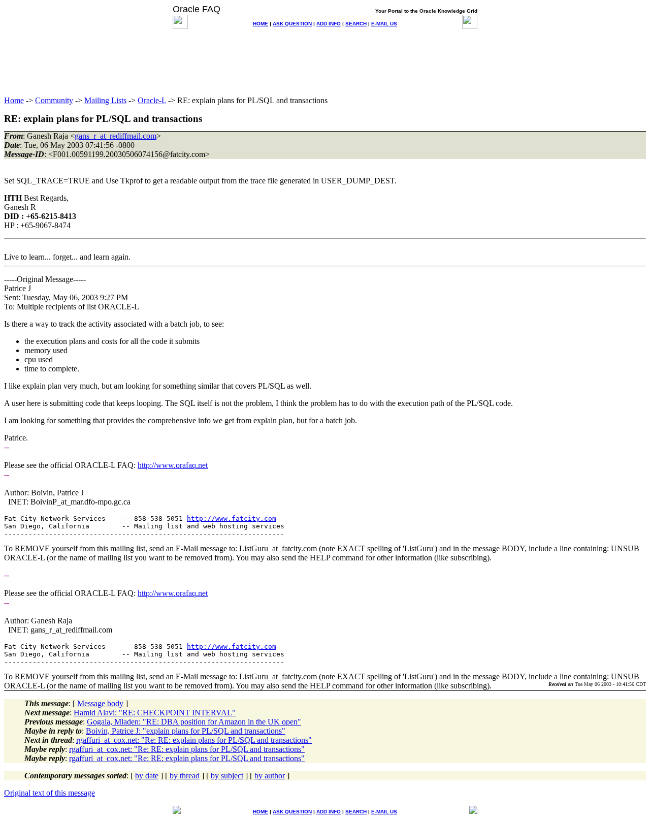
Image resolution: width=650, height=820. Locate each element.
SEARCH (356, 23)
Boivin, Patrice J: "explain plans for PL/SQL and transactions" (185, 731)
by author (269, 775)
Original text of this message (49, 793)
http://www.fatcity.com (231, 518)
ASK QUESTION (292, 23)
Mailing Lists (105, 100)
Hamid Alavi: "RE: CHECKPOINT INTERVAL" (155, 712)
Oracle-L (152, 100)
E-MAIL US (384, 23)
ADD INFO (328, 23)
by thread (185, 775)
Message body (100, 703)
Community (54, 100)
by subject (227, 775)
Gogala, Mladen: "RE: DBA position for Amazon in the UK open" (194, 721)
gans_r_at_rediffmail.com (115, 136)
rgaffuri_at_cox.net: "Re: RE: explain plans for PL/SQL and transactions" (194, 740)
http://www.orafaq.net (173, 465)
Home (14, 100)
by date (146, 775)
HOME (260, 23)
